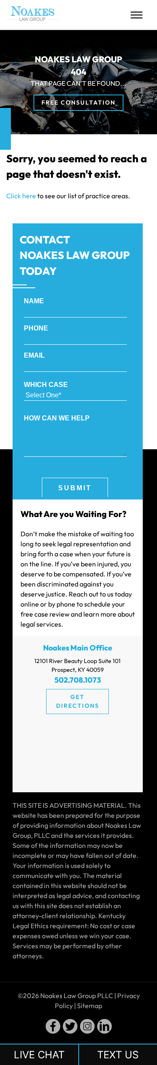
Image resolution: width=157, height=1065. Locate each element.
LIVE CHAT (39, 1055)
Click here (21, 196)
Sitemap (89, 1005)
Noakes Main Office (77, 648)
